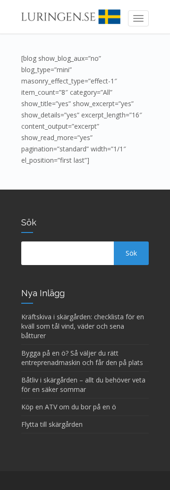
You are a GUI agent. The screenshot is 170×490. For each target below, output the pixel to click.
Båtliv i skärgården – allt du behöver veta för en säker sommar (83, 384)
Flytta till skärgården (52, 424)
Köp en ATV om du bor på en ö (68, 406)
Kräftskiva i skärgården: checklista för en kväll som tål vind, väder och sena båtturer (82, 326)
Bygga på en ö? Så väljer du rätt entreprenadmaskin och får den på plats (82, 358)
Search (131, 253)
